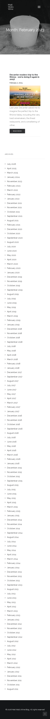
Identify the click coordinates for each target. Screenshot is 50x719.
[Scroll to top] (45, 714)
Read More (17, 131)
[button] (39, 7)
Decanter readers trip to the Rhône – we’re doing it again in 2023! (24, 77)
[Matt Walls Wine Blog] (11, 7)
